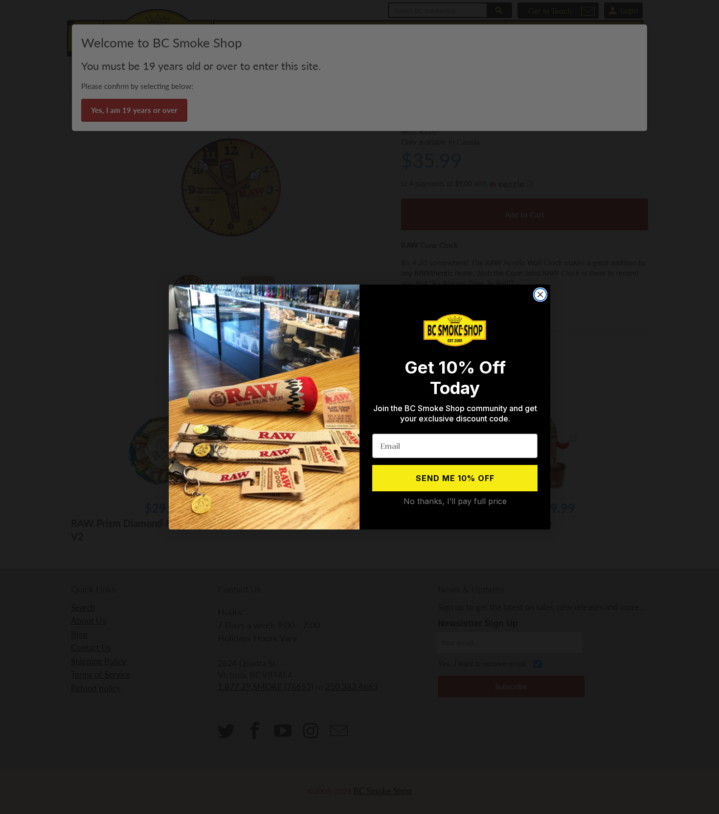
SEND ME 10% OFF (455, 478)
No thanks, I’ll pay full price (455, 501)
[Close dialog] (540, 294)
